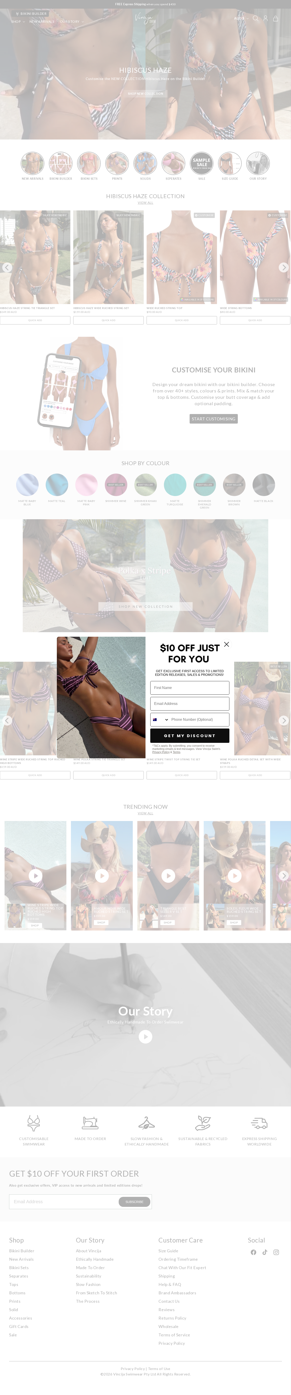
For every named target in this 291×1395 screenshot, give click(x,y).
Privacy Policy (161, 752)
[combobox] (160, 719)
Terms (176, 752)
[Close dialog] (226, 644)
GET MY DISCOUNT (190, 736)
